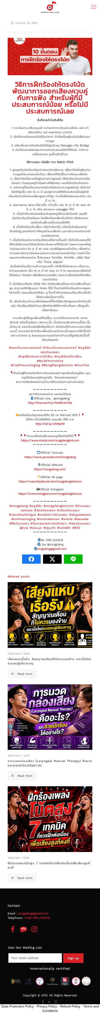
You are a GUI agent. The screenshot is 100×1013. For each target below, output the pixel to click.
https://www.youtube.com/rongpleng (50, 457)
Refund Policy (70, 1006)
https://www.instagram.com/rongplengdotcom (50, 494)
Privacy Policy (47, 1006)
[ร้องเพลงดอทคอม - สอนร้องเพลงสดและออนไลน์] (50, 7)
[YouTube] (49, 1001)
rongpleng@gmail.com (52, 549)
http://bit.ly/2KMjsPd (50, 424)
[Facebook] (43, 1001)
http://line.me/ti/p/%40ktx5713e (50, 403)
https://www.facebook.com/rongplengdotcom (50, 481)
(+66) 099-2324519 (37, 918)
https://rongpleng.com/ (50, 469)
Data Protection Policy (17, 1006)
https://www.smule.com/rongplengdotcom (50, 440)
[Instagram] (55, 1001)
